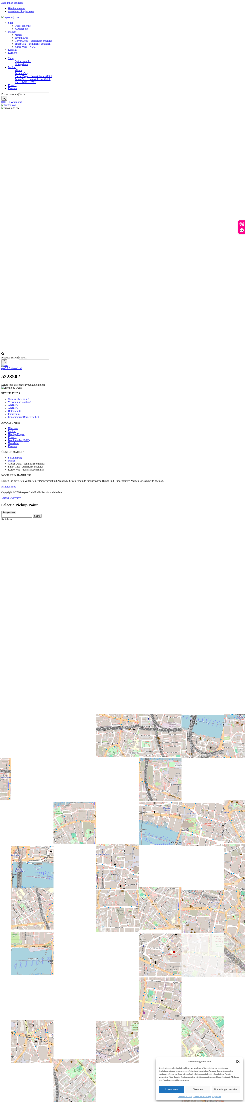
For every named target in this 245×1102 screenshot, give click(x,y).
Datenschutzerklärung (202, 1096)
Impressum (216, 1096)
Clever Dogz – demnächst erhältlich (33, 40)
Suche (37, 516)
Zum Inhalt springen (12, 2)
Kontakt (12, 49)
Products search (9, 94)
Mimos (18, 34)
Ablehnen (198, 1089)
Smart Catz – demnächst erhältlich (32, 43)
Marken (12, 31)
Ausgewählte (9, 512)
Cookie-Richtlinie (185, 1096)
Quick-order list (23, 25)
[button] (238, 1061)
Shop (11, 22)
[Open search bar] (2, 354)
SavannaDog (21, 37)
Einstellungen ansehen (226, 1089)
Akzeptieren (171, 1089)
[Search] (4, 98)
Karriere (12, 52)
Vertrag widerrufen (11, 497)
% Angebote (21, 28)
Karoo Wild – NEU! (25, 46)
